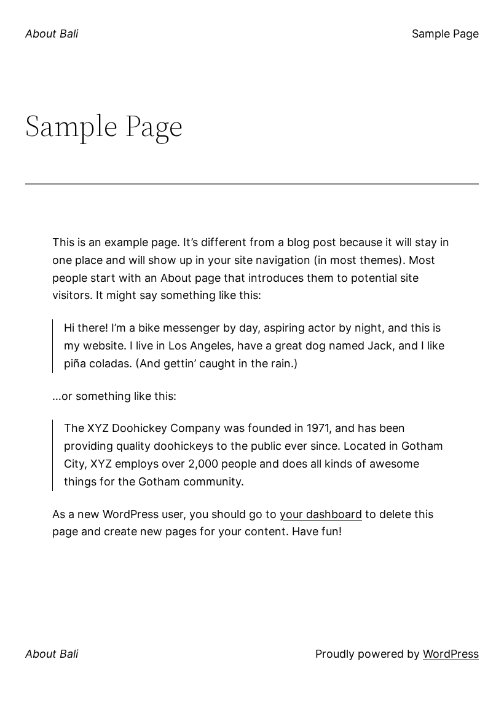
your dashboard (321, 514)
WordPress (451, 653)
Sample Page (445, 33)
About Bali (51, 33)
